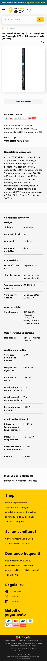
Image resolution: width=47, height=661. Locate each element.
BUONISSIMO (24, 645)
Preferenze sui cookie (26, 651)
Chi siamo (14, 648)
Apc (15, 137)
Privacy (28, 648)
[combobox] (23, 20)
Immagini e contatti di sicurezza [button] (20, 481)
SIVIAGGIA (39, 643)
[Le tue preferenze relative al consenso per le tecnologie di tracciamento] (42, 656)
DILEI (33, 643)
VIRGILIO (14, 641)
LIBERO (7, 641)
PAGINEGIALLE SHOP (35, 641)
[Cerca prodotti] (40, 19)
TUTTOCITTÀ (27, 643)
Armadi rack (23, 140)
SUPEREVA (32, 645)
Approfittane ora (35, 2)
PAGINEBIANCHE (16, 643)
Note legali (21, 648)
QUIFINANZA (15, 645)
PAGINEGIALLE (22, 641)
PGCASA (7, 643)
